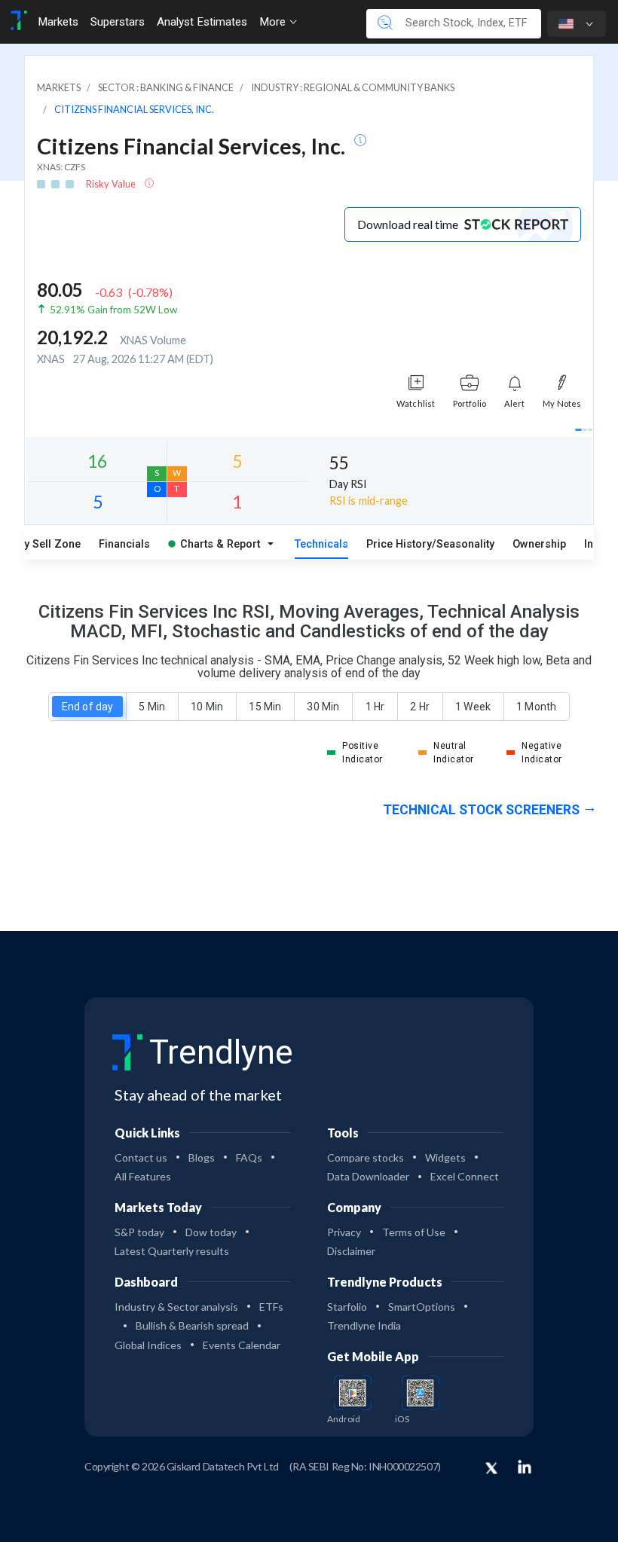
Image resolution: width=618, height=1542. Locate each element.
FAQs (249, 1157)
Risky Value (111, 184)
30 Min (322, 707)
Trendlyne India (364, 1325)
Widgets (445, 1157)
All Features (143, 1176)
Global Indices (148, 1345)
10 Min (206, 707)
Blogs (201, 1157)
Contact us (141, 1157)
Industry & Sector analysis (176, 1306)
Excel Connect (464, 1176)
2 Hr (419, 707)
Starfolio (347, 1306)
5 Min (151, 707)
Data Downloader (368, 1176)
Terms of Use (413, 1232)
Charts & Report (220, 544)
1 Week (472, 707)
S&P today (139, 1232)
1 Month (536, 707)
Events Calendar (241, 1345)
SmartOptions (421, 1306)
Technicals (321, 544)
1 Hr (375, 707)
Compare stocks (365, 1157)
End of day (87, 707)
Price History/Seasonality (430, 544)
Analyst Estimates (202, 22)
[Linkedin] (525, 1467)
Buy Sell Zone (46, 544)
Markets (58, 22)
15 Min (264, 707)
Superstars (117, 22)
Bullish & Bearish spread (192, 1325)
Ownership (539, 544)
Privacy (344, 1232)
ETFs (271, 1306)
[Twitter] (491, 1469)
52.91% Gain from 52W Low (113, 310)
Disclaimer (351, 1250)
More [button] (274, 22)
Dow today (211, 1232)
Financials (124, 544)
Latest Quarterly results (172, 1250)
